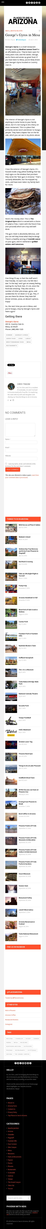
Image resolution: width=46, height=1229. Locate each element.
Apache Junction (13, 1128)
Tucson (10, 1188)
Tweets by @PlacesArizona (14, 998)
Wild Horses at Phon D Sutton (29, 525)
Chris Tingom (11, 40)
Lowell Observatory (26, 910)
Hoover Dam (23, 886)
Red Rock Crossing (26, 562)
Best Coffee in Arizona (27, 814)
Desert (28, 1038)
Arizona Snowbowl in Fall (28, 598)
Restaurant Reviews (11, 1020)
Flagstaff (11, 1138)
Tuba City (11, 1185)
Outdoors (28, 1046)
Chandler (19, 1038)
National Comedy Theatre (28, 694)
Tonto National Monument (28, 934)
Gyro (21, 338)
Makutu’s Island (24, 537)
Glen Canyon (12, 1147)
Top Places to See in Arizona (17, 1115)
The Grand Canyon (22, 1054)
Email (7, 447)
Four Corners (12, 1144)
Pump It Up (23, 586)
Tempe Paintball (25, 718)
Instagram (8, 1024)
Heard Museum (24, 874)
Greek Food (11, 338)
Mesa (7, 31)
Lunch (28, 338)
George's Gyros (21, 335)
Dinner (9, 335)
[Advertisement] (23, 10)
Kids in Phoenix (10, 1010)
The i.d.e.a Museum (26, 670)
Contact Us (11, 1109)
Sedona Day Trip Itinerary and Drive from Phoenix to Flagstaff (28, 551)
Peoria (10, 1163)
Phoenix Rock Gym (26, 754)
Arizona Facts (12, 1106)
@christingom (22, 40)
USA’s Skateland (25, 730)
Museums (23, 1042)
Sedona (9, 1054)
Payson (10, 1160)
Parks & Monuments (14, 1157)
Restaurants (17, 31)
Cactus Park (23, 622)
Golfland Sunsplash (26, 658)
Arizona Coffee (10, 1015)
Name (7, 439)
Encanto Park (24, 706)
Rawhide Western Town (27, 646)
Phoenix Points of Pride (27, 826)
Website (8, 456)
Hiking (8, 1042)
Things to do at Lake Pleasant (29, 766)
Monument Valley (25, 898)
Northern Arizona (13, 1046)
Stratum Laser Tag (25, 742)
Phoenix (9, 1050)
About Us (11, 1103)
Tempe (10, 1179)
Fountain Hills (12, 1141)
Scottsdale (32, 1050)
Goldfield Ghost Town (27, 778)
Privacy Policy (12, 1112)
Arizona (9, 1038)
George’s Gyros (12, 322)
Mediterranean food (15, 342)
